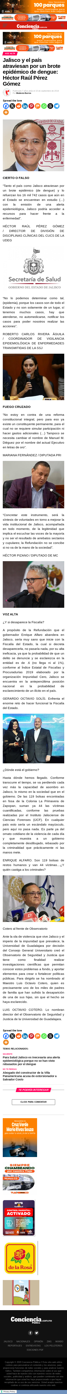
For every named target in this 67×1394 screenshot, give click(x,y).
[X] (12, 106)
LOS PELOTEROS (53, 1346)
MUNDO (59, 1341)
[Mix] (37, 106)
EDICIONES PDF (35, 1350)
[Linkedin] (25, 106)
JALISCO (8, 1341)
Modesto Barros (23, 93)
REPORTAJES (15, 1346)
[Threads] (50, 106)
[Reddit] (18, 106)
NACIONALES (23, 1341)
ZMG (49, 1341)
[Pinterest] (31, 106)
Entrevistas (33, 1346)
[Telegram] (57, 106)
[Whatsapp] (44, 106)
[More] (6, 112)
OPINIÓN (38, 1341)
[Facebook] (6, 106)
